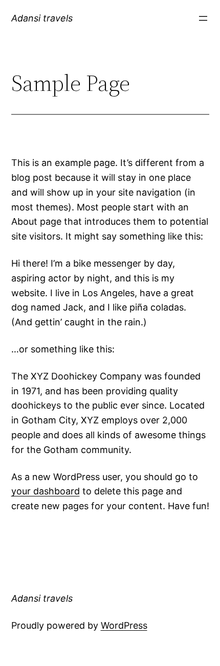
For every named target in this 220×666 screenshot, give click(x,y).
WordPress (124, 625)
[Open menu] (203, 18)
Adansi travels (42, 18)
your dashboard (45, 491)
